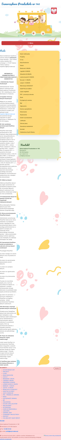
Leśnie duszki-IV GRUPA (27, 77)
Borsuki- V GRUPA (25, 80)
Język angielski (24, 91)
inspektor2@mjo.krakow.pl (7, 114)
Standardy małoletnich (26, 126)
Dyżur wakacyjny (25, 54)
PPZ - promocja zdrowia (27, 94)
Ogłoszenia (23, 106)
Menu (31, 43)
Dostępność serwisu (26, 100)
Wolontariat (23, 112)
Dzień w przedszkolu (26, 117)
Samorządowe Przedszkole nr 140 (20, 3)
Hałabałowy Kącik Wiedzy (27, 132)
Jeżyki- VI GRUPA (25, 83)
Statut (22, 65)
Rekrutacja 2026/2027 (26, 85)
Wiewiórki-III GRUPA (25, 74)
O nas (21, 59)
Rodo (21, 97)
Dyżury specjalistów (26, 109)
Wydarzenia (23, 114)
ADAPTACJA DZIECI (26, 88)
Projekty (22, 57)
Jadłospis (23, 120)
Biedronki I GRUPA (25, 68)
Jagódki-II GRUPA (25, 71)
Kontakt (22, 129)
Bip (21, 103)
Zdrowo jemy (23, 123)
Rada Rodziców (24, 62)
